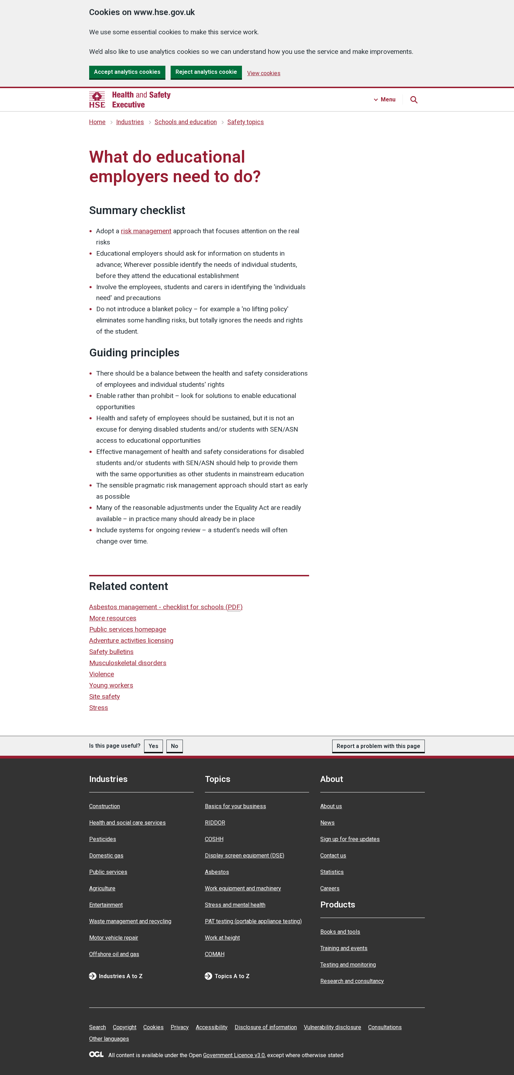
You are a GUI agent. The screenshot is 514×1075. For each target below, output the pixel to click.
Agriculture (102, 888)
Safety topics (245, 122)
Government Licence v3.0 (234, 1055)
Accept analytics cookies (127, 72)
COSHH (214, 839)
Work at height (222, 937)
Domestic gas (106, 855)
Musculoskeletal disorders (127, 663)
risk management (146, 231)
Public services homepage (127, 629)
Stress (98, 708)
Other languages (109, 1038)
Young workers (111, 685)
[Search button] (413, 99)
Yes (153, 746)
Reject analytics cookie (206, 72)
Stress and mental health (235, 905)
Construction (104, 806)
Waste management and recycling (130, 921)
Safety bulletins (111, 652)
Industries (130, 122)
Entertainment (106, 905)
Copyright (124, 1027)
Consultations (385, 1027)
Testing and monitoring (348, 964)
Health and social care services (127, 822)
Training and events (343, 948)
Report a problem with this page (378, 746)
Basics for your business (235, 806)
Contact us (333, 855)
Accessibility (212, 1027)
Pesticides (102, 839)
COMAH (214, 954)
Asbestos (217, 872)
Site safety (104, 696)
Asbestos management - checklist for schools (166, 607)
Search (97, 1027)
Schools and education (186, 122)
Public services (108, 872)
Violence (101, 674)
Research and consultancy (352, 981)
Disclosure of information (266, 1027)
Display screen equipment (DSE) (244, 855)
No (174, 746)
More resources (112, 618)
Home (97, 122)
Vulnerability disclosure (332, 1027)
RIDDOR (215, 822)
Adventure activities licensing (131, 640)
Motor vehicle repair (113, 937)
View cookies (263, 73)
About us (331, 806)
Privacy (180, 1027)
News (327, 822)
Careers (330, 888)
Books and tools (340, 931)
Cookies (153, 1027)
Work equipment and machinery (243, 888)
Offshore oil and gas (114, 954)
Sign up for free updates (350, 839)
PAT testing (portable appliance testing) (253, 921)
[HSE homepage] (130, 100)
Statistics (332, 872)
